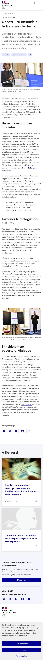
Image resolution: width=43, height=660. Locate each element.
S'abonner (21, 580)
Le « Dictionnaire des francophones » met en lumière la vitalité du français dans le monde (20, 490)
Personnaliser (21, 656)
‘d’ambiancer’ (26, 404)
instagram (22, 599)
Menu (40, 3)
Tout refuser (21, 649)
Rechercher (34, 3)
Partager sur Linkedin (16, 431)
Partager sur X (10, 431)
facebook (16, 599)
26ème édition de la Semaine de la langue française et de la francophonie (21, 538)
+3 (30, 55)
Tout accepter (22, 643)
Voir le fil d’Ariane (7, 13)
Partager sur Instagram (22, 431)
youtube (28, 599)
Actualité (6, 55)
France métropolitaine (19, 55)
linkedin (10, 599)
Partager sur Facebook (4, 431)
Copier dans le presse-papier (28, 431)
